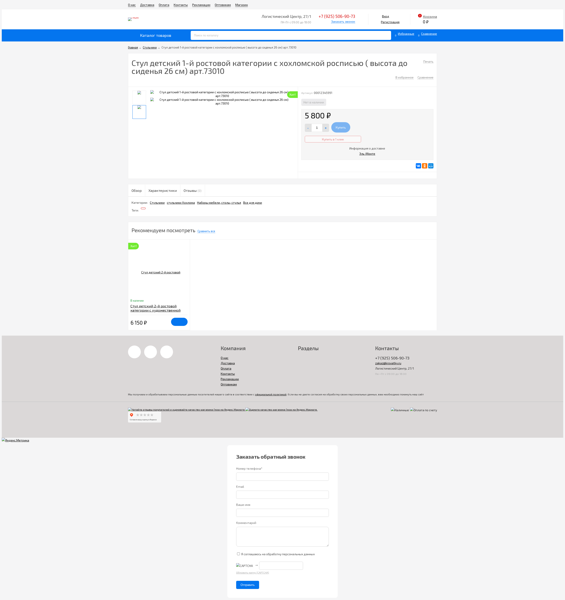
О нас (132, 5)
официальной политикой (270, 394)
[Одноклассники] (424, 165)
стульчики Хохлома (181, 202)
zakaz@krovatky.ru (388, 363)
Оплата (164, 5)
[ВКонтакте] (418, 165)
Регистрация (390, 22)
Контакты (181, 5)
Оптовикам (223, 5)
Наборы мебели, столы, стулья (219, 202)
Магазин (241, 5)
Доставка (147, 5)
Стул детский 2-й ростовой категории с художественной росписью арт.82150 (155, 310)
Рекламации (201, 5)
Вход (385, 16)
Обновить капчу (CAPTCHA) (252, 572)
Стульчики (157, 202)
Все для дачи (252, 202)
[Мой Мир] (430, 165)
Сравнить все (206, 231)
